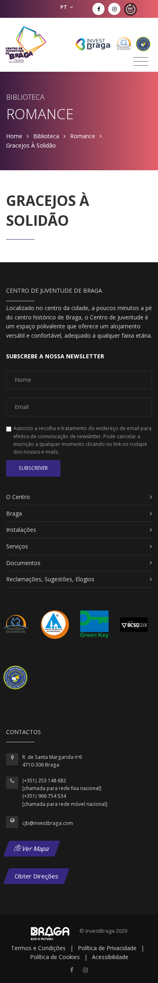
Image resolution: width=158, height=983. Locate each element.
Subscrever (33, 468)
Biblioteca (46, 136)
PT (64, 7)
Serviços (17, 546)
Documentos (23, 563)
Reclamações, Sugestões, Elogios (50, 579)
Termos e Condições (38, 948)
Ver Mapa (35, 848)
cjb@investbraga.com (47, 823)
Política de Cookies (55, 957)
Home (14, 136)
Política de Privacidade (107, 948)
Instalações (21, 529)
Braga (14, 513)
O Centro (18, 497)
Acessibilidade (110, 957)
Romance (82, 136)
